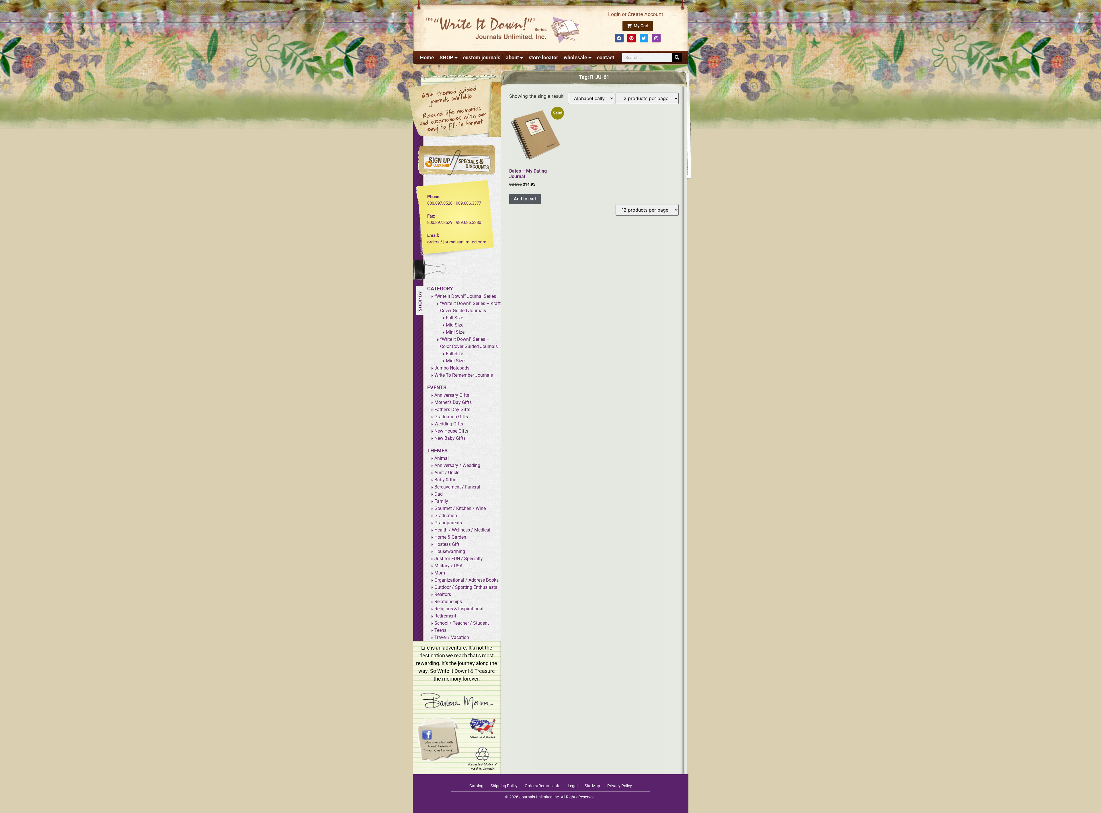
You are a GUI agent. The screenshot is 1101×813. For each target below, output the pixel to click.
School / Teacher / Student (461, 623)
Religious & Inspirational (458, 608)
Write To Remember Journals (463, 375)
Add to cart (525, 199)
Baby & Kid (445, 479)
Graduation (445, 515)
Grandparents (448, 522)
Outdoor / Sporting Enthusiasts (465, 587)
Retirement (445, 616)
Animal (441, 458)
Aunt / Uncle (446, 472)
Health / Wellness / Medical (462, 530)
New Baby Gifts (450, 438)
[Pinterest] (631, 38)
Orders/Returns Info (543, 785)
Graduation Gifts (451, 416)
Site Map (592, 785)
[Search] (677, 57)
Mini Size (455, 332)
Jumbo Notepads (451, 368)
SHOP (446, 57)
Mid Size (454, 325)
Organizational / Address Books (466, 580)
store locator (543, 57)
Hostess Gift (446, 544)
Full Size (454, 317)
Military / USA (448, 565)
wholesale (575, 57)
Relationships (448, 601)
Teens (440, 630)
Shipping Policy (504, 785)
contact (605, 57)
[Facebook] (619, 38)
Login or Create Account (635, 14)
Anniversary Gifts (451, 395)
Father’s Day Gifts (452, 409)
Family (441, 501)
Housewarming (449, 551)
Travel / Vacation (451, 637)
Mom (439, 573)
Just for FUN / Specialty (458, 558)
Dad (438, 494)
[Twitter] (644, 38)
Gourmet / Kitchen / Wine (460, 508)
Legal (572, 785)
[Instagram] (656, 38)
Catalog (476, 785)
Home (427, 57)
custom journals (481, 57)
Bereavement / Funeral (457, 487)
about (512, 57)
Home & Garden (450, 537)
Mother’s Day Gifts (453, 402)
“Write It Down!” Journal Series (465, 296)
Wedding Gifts (448, 424)
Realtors (442, 594)
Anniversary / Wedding (457, 465)
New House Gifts (451, 431)
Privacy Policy (619, 785)
